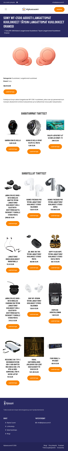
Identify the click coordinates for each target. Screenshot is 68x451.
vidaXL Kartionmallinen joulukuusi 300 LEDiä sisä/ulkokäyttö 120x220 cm (34, 364)
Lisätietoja (10, 92)
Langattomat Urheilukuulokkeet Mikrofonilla (13, 259)
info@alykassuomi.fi (58, 2)
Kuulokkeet (16, 78)
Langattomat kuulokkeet (28, 78)
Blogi (8, 434)
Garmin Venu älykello (13, 140)
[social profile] (17, 2)
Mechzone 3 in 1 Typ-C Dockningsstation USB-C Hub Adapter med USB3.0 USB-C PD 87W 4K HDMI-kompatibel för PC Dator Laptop (12, 366)
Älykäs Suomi (11, 423)
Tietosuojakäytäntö (49, 448)
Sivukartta (60, 448)
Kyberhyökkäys (12, 430)
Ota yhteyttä (53, 445)
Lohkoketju (10, 426)
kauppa (59, 9)
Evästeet (61, 445)
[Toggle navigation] (5, 9)
